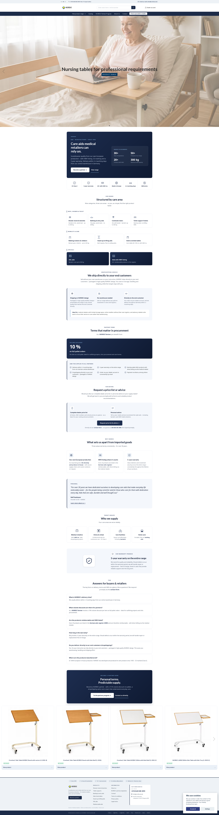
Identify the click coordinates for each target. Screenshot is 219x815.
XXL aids (95, 801)
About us (113, 788)
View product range (78, 14)
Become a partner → (80, 170)
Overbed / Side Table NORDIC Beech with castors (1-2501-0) (28, 760)
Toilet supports (97, 790)
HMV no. (76, 537)
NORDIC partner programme (119, 790)
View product (7, 767)
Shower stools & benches (100, 788)
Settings (207, 809)
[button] (85, 14)
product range (109, 74)
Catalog (90, 14)
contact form (98, 427)
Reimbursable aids (98, 804)
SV (65, 1)
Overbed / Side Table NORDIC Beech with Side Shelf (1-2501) (82, 760)
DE (61, 1)
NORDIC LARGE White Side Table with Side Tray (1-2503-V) (191, 760)
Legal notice (114, 801)
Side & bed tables (97, 796)
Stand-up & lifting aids (99, 799)
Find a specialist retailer (138, 13)
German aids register (105, 465)
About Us (117, 14)
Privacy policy (114, 799)
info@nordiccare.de (138, 794)
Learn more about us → (78, 503)
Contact (125, 14)
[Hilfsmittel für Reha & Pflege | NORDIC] (86, 7)
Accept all (193, 809)
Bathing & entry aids (98, 793)
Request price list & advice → (109, 423)
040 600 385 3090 (116, 427)
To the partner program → (102, 695)
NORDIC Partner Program (103, 14)
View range (94, 170)
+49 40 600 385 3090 (138, 791)
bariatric (123, 539)
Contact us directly (121, 695)
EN (63, 1)
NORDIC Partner (105, 334)
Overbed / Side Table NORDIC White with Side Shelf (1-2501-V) (136, 760)
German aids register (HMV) (99, 623)
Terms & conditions (116, 796)
